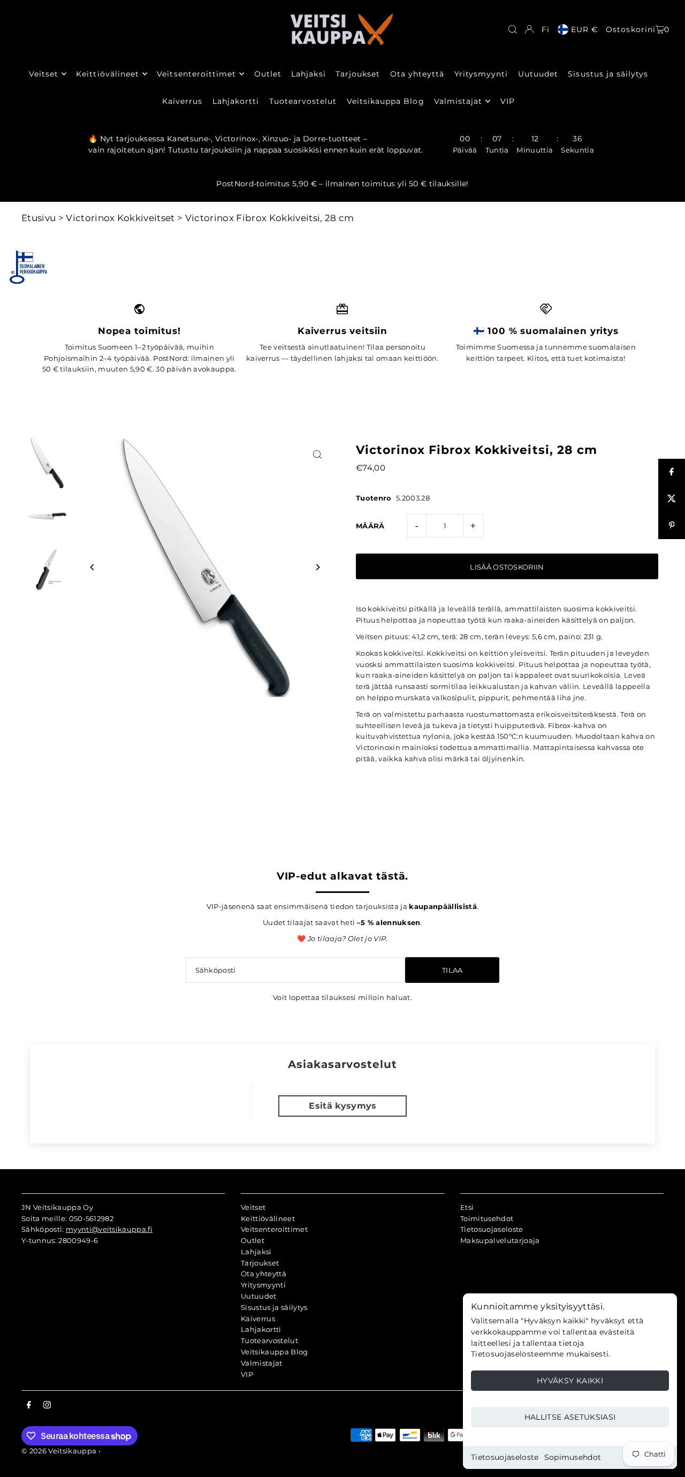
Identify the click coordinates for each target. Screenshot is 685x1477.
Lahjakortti (261, 1329)
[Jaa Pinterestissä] (671, 525)
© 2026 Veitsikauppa (58, 1450)
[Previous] (92, 567)
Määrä (370, 525)
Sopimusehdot (573, 1457)
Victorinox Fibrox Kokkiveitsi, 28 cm (269, 218)
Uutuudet (259, 1296)
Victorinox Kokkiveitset (120, 218)
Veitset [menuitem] (43, 74)
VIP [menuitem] (507, 101)
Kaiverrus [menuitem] (182, 101)
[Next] (317, 567)
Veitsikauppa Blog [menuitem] (385, 101)
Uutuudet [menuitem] (538, 74)
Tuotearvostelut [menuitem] (303, 101)
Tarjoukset (260, 1263)
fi (546, 29)
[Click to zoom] (317, 455)
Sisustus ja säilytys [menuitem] (608, 74)
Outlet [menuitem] (267, 74)
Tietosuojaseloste (505, 1457)
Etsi (467, 1207)
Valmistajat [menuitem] (458, 101)
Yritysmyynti (263, 1285)
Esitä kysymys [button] (342, 1106)
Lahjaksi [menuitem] (308, 74)
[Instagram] (47, 1405)
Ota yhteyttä (263, 1273)
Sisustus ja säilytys (274, 1307)
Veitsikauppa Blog (274, 1351)
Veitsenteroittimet (274, 1229)
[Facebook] (29, 1405)
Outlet (252, 1240)
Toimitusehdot (486, 1218)
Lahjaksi (256, 1251)
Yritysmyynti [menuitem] (481, 74)
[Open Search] (512, 29)
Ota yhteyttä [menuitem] (417, 74)
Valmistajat (262, 1363)
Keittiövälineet (268, 1218)
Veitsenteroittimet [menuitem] (196, 74)
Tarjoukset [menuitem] (358, 74)
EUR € (584, 29)
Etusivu (38, 218)
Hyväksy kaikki (570, 1380)
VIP (247, 1374)
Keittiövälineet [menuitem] (107, 74)
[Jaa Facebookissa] (671, 472)
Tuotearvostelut (269, 1340)
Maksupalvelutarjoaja (500, 1240)
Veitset (253, 1207)
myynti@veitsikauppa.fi (109, 1229)
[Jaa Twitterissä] (671, 499)
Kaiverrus (258, 1318)
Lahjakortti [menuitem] (236, 101)
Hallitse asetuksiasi (570, 1417)
